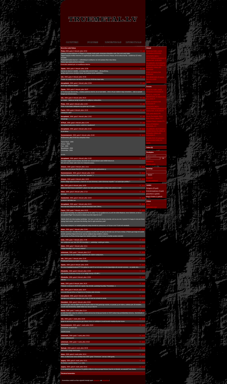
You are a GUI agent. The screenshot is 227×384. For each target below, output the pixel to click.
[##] (144, 51)
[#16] (143, 185)
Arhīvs (148, 204)
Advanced (149, 178)
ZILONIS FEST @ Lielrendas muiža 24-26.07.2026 (155, 139)
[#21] (143, 229)
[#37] (143, 342)
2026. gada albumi (153, 113)
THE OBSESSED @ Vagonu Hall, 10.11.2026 (155, 78)
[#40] (143, 360)
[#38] (143, 348)
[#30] (143, 289)
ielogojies (97, 380)
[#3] (144, 83)
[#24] (143, 252)
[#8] (144, 116)
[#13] (143, 167)
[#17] (143, 191)
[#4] (144, 89)
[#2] (144, 77)
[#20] (143, 210)
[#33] (143, 310)
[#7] (144, 110)
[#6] (144, 104)
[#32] (143, 302)
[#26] (143, 265)
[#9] (144, 122)
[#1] (144, 68)
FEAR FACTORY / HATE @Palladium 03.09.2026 (154, 52)
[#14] (143, 173)
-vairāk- (148, 82)
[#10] (143, 129)
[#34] (143, 319)
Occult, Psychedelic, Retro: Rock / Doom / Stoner (154, 117)
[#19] (143, 204)
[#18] (143, 198)
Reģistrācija (150, 161)
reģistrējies (105, 380)
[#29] (143, 283)
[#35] (143, 325)
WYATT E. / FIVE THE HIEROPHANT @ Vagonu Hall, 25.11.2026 (156, 97)
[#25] (143, 258)
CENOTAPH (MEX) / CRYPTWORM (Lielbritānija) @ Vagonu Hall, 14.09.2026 (156, 58)
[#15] (143, 179)
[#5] (144, 98)
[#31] (143, 296)
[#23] (143, 246)
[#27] (143, 271)
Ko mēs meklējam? (152, 180)
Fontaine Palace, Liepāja (155, 121)
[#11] (143, 135)
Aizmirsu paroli (150, 164)
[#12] (143, 158)
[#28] (143, 277)
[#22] (143, 240)
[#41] (143, 367)
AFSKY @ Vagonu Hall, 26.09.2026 (153, 73)
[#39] (143, 354)
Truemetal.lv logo (151, 207)
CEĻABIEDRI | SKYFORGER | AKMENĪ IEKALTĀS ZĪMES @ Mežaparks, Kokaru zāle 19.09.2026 (155, 66)
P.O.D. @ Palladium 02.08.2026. (152, 125)
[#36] (143, 335)
